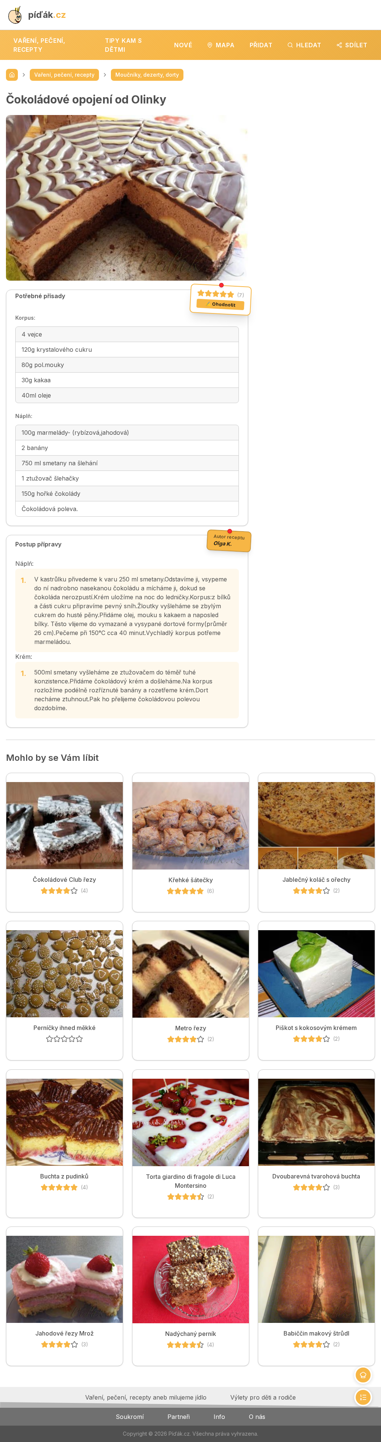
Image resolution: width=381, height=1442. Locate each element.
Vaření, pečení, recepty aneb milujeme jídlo (145, 1397)
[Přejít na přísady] (363, 1375)
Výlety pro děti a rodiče (263, 1397)
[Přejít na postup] (363, 1397)
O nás (257, 1416)
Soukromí (130, 1416)
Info (219, 1416)
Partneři (178, 1416)
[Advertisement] (317, 139)
